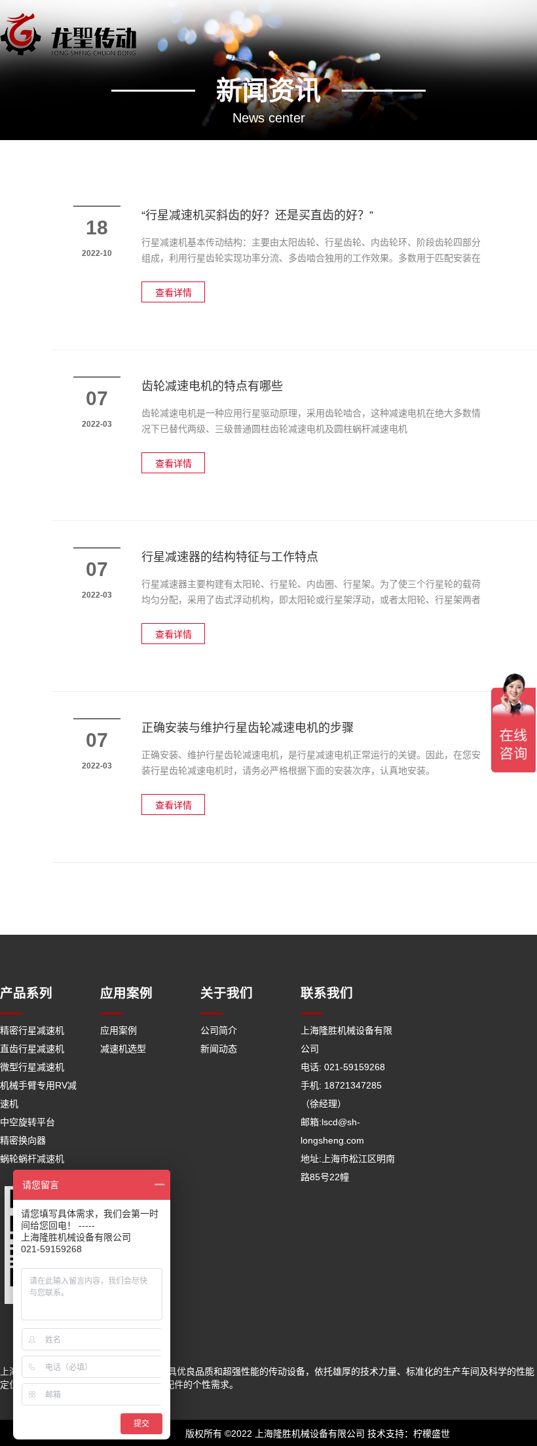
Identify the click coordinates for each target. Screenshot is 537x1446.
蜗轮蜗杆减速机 (32, 1158)
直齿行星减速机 (32, 1048)
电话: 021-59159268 (343, 1067)
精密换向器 (23, 1140)
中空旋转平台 (27, 1122)
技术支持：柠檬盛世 (408, 1433)
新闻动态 (218, 1048)
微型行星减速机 (32, 1067)
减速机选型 (123, 1048)
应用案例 (118, 1030)
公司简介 (218, 1030)
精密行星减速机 (32, 1030)
